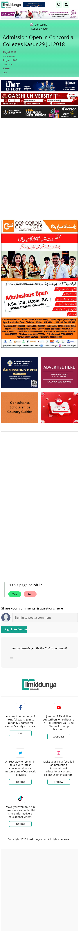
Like (20, 733)
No (30, 594)
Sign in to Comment (16, 629)
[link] (34, 4)
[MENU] (75, 4)
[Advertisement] (39, 162)
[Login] (66, 4)
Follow (20, 782)
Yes (14, 594)
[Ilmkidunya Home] (11, 4)
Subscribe (58, 736)
